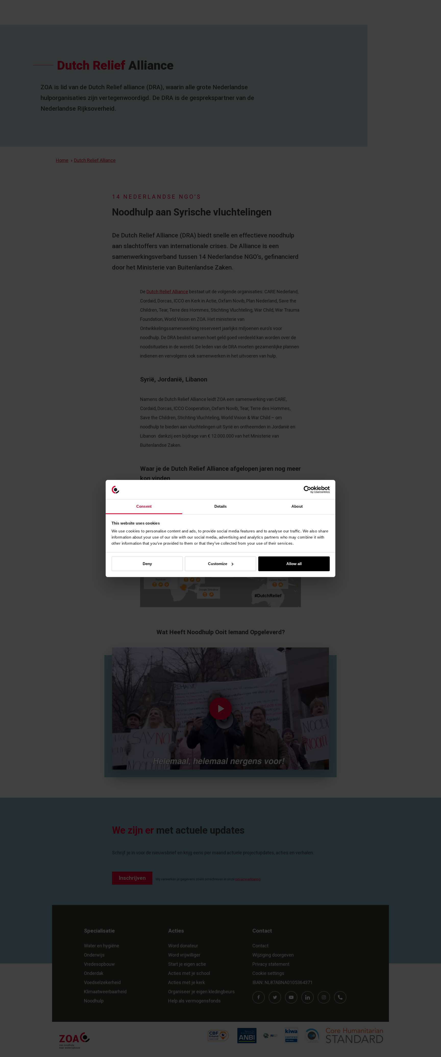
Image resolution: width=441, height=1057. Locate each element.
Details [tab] (220, 506)
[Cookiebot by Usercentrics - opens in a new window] (307, 489)
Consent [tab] (144, 506)
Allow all (294, 564)
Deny (147, 564)
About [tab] (297, 506)
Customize (217, 564)
